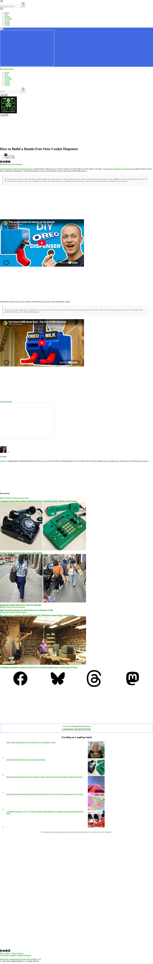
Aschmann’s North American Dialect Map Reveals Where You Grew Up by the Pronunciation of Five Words (44, 794)
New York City (44, 461)
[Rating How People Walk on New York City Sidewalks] (43, 602)
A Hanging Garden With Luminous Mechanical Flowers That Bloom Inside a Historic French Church (38, 501)
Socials (7, 81)
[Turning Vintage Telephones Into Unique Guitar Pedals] (43, 550)
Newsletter (8, 79)
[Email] (9, 162)
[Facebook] (1, 162)
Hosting (7, 77)
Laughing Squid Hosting (76, 729)
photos (127, 461)
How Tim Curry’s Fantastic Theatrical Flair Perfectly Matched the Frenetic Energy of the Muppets (37, 615)
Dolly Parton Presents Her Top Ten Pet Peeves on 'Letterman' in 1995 (30, 742)
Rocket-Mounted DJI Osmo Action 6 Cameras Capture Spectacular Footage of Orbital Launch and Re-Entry (44, 777)
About (6, 73)
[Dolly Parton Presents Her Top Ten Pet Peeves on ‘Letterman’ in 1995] (12, 607)
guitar (117, 461)
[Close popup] (1, 29)
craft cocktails (143, 461)
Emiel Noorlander (6, 169)
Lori (1, 461)
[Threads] (6, 162)
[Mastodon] (132, 686)
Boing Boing (7, 402)
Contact (7, 85)
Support (7, 83)
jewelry (106, 461)
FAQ (6, 75)
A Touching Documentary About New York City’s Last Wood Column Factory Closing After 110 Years (39, 667)
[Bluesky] (4, 162)
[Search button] (23, 90)
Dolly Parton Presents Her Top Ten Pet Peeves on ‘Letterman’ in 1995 (26, 610)
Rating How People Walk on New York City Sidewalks (20, 605)
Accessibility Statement (8, 955)
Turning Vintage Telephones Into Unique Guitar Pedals (21, 553)
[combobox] (10, 91)
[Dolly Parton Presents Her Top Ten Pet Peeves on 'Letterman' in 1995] (96, 758)
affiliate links (62, 832)
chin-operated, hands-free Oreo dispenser (117, 169)
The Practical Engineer (24, 169)
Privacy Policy (5, 953)
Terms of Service (18, 953)
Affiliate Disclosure (24, 955)
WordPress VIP (35, 959)
